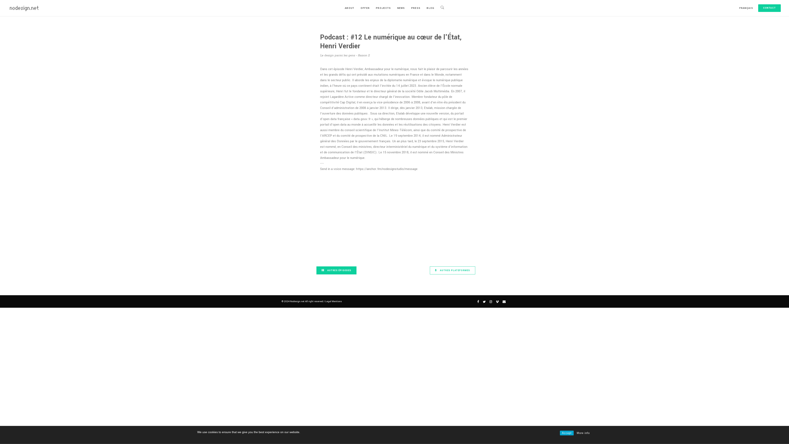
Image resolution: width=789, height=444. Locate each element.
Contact (769, 7)
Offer (365, 8)
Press (416, 8)
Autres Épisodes (338, 270)
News (401, 8)
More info (583, 433)
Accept (567, 433)
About (349, 8)
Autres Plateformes (454, 270)
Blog (430, 8)
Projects (383, 8)
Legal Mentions (333, 301)
